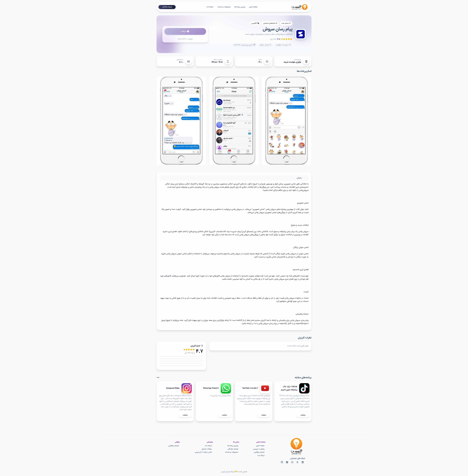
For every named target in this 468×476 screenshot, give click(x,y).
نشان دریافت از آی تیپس (203, 452)
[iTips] (298, 7)
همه (157, 377)
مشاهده (302, 415)
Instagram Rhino (173, 388)
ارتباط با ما (210, 6)
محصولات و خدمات (223, 6)
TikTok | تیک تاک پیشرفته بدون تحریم (289, 388)
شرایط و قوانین (259, 452)
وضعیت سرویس (258, 449)
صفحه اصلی (260, 445)
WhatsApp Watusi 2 (211, 388)
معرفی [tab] (299, 178)
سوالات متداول (207, 449)
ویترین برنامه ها (239, 6)
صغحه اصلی (253, 6)
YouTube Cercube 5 (250, 388)
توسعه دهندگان (167, 7)
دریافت (183, 31)
